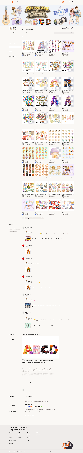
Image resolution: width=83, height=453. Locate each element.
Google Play (20, 447)
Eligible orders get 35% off (26, 54)
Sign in (67, 1)
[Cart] (72, 2)
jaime (26, 294)
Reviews (14, 32)
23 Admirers (11, 52)
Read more (38, 377)
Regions (72, 451)
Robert (26, 245)
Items (10, 32)
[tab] (15, 37)
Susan (26, 312)
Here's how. (47, 401)
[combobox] (38, 2)
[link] (23, 218)
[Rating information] (13, 29)
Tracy (26, 227)
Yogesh (29, 232)
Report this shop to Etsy (12, 56)
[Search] (63, 2)
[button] (64, 28)
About (19, 32)
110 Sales (10, 51)
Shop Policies (25, 32)
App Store (12, 447)
